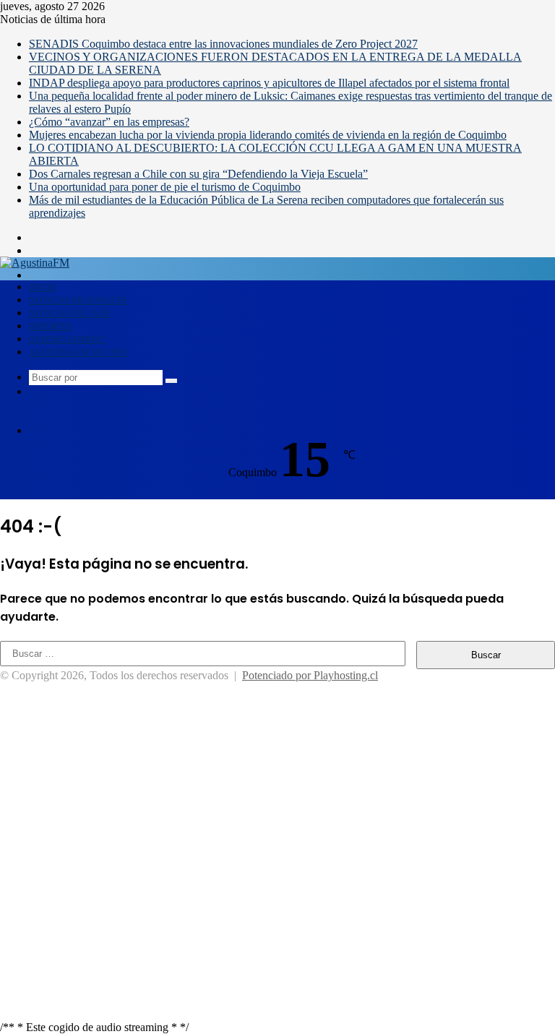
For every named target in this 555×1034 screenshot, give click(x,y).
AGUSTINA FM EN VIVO (78, 353)
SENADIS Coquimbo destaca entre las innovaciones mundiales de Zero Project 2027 (223, 44)
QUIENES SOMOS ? (67, 340)
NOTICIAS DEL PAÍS (69, 314)
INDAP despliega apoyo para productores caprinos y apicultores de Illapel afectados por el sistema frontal (269, 83)
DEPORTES (50, 327)
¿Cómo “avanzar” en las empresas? (109, 122)
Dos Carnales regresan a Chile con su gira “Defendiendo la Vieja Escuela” (198, 174)
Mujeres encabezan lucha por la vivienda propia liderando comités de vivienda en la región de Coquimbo (268, 135)
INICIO (42, 288)
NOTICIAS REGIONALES (78, 301)
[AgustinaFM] (34, 263)
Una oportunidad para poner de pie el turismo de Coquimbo (165, 187)
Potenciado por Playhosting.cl (310, 675)
